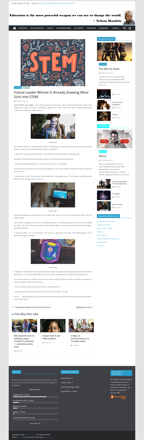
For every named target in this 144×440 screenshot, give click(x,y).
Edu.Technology (37, 28)
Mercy (102, 156)
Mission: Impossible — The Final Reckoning (120, 182)
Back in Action (117, 204)
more (118, 393)
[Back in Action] (104, 206)
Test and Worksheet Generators (108, 239)
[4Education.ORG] (14, 28)
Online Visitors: (66, 378)
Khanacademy (102, 235)
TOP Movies (91, 28)
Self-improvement (63, 28)
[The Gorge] (104, 195)
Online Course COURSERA (106, 221)
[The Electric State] (114, 52)
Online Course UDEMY (105, 228)
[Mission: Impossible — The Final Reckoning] (104, 184)
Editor (26, 101)
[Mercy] (114, 139)
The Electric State (109, 68)
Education (23, 28)
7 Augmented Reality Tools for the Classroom (32, 307)
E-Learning (18, 87)
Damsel (115, 115)
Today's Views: (66, 383)
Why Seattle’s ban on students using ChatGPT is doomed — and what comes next (24, 341)
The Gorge (116, 194)
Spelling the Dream (83, 307)
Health (50, 28)
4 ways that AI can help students (51, 337)
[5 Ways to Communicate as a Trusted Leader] (81, 320)
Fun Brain (100, 246)
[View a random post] (129, 28)
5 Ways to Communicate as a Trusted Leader (80, 338)
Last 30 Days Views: (68, 387)
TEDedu (99, 232)
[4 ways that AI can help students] (52, 320)
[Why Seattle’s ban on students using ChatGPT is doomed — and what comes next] (24, 320)
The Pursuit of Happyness (117, 103)
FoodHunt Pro (102, 242)
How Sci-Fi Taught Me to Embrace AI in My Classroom (56, 3)
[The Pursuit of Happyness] (104, 105)
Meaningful (104, 28)
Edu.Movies (78, 28)
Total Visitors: (66, 391)
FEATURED (26, 87)
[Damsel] (104, 116)
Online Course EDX (103, 225)
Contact (115, 28)
